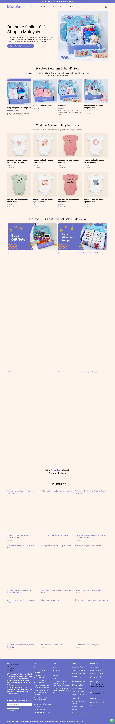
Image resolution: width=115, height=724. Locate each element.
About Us (62, 7)
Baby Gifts (34, 7)
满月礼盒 (74, 710)
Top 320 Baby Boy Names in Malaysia (55, 535)
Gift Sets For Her (77, 688)
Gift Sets (43, 7)
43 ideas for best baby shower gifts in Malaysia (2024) (61, 690)
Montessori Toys (77, 706)
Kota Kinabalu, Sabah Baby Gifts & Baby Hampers (41, 692)
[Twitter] (94, 677)
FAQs (54, 667)
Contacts (80, 7)
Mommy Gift (76, 698)
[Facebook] (91, 677)
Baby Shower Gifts (78, 692)
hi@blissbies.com (96, 670)
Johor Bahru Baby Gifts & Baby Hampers (42, 681)
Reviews (72, 7)
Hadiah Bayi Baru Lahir (79, 713)
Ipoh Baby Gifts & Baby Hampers (41, 671)
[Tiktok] (100, 677)
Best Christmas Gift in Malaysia (86, 645)
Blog (54, 679)
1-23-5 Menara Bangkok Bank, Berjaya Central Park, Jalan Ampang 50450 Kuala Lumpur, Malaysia (98, 703)
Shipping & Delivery (78, 670)
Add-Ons (52, 7)
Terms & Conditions (78, 673)
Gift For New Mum (40, 709)
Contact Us (94, 667)
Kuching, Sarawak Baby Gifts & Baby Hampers (41, 686)
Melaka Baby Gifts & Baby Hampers (42, 705)
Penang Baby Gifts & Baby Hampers (41, 676)
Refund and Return (78, 667)
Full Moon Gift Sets (78, 695)
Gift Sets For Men (77, 685)
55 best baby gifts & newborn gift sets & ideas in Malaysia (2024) (61, 683)
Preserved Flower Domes (42, 712)
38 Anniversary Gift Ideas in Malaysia (88, 590)
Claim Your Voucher (97, 673)
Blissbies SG (57, 670)
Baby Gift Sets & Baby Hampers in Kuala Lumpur (41, 699)
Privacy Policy (76, 677)
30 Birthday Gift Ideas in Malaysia (53, 645)
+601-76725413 (94, 708)
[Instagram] (97, 677)
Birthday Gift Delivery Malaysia (79, 702)
